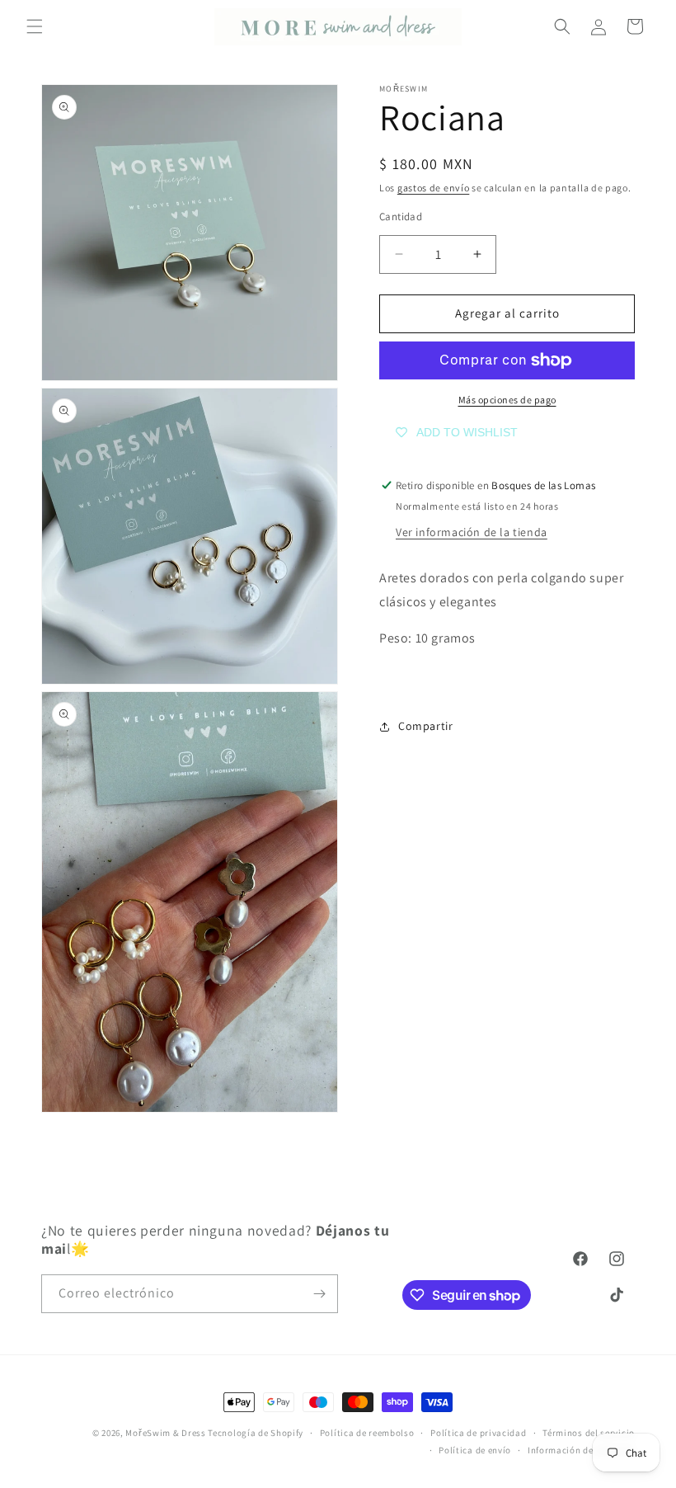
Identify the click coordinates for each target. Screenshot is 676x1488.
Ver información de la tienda (471, 532)
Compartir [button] (425, 725)
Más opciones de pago (507, 399)
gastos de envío (433, 187)
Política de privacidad (478, 1433)
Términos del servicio (588, 1433)
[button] (34, 26)
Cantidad (400, 217)
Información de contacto (581, 1450)
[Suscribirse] (319, 1293)
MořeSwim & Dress (165, 1433)
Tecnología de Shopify (255, 1433)
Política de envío (475, 1450)
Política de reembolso (367, 1433)
